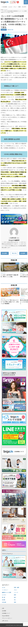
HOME (2, 9)
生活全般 (5, 6)
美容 (15, 602)
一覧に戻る (14, 253)
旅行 (15, 597)
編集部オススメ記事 (6, 592)
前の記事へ (5, 253)
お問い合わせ (5, 620)
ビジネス (4, 594)
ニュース (5, 9)
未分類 (3, 599)
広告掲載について (6, 613)
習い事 (24, 6)
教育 (19, 6)
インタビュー (5, 589)
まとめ (10, 6)
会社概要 (4, 610)
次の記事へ (23, 253)
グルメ (15, 6)
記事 (3, 608)
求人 (15, 599)
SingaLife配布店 (5, 615)
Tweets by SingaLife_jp (7, 553)
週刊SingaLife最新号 (9, 374)
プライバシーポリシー (7, 618)
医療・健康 (16, 587)
